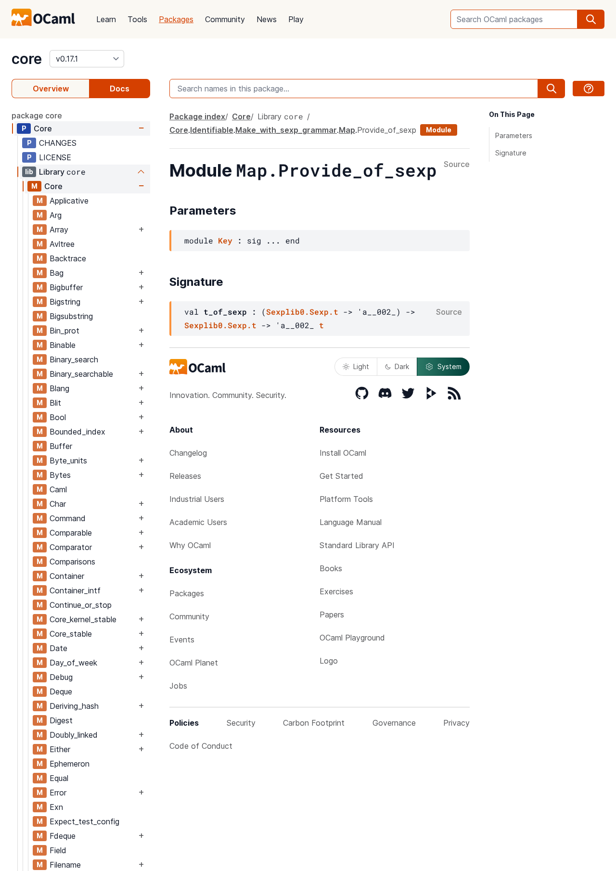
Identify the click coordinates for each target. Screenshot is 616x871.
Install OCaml (343, 453)
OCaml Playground (352, 637)
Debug (61, 677)
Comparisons (72, 561)
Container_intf (75, 590)
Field (58, 850)
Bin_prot (64, 330)
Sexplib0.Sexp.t (302, 312)
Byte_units (68, 460)
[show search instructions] (588, 88)
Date (58, 648)
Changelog (188, 453)
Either (60, 749)
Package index (197, 116)
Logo (329, 661)
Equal (59, 778)
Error (58, 792)
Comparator (71, 547)
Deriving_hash (74, 706)
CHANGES (58, 143)
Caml (58, 489)
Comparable (71, 533)
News (267, 19)
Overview (51, 88)
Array (59, 229)
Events (181, 639)
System (449, 366)
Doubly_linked (74, 735)
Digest (61, 720)
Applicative (69, 200)
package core (37, 115)
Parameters (513, 135)
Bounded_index (77, 431)
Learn (106, 19)
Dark (402, 366)
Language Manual (351, 522)
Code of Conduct (200, 746)
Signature (510, 153)
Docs (119, 88)
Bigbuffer (66, 287)
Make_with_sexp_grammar (286, 130)
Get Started (341, 476)
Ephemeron (70, 764)
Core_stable (71, 634)
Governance (394, 723)
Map (347, 130)
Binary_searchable (81, 374)
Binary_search (74, 359)
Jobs (178, 686)
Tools (137, 19)
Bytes (60, 475)
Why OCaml (190, 545)
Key (225, 240)
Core (43, 128)
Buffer (61, 446)
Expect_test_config (84, 821)
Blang (59, 388)
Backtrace (68, 258)
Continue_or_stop (81, 605)
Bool (58, 417)
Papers (332, 614)
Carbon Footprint (314, 723)
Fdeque (63, 836)
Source (457, 164)
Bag (57, 273)
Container (67, 576)
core (27, 58)
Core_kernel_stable (83, 619)
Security (241, 723)
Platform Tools (346, 499)
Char (58, 504)
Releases (185, 476)
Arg (56, 215)
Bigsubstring (71, 316)
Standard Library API (357, 545)
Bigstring (65, 302)
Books (331, 568)
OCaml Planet (193, 662)
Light (361, 366)
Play (296, 19)
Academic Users (198, 522)
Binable (63, 345)
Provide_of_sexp (386, 130)
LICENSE (55, 157)
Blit (55, 403)
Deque (61, 691)
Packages (176, 19)
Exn (56, 807)
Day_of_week (73, 662)
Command (68, 518)
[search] (591, 19)
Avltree (62, 244)
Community (225, 19)
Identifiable (211, 130)
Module (438, 130)
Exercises (336, 591)
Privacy (456, 723)
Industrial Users (196, 499)
